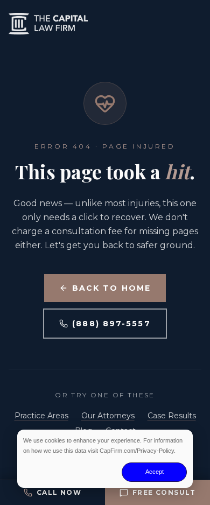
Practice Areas (41, 415)
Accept (154, 471)
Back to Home (111, 288)
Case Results (172, 415)
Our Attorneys (108, 415)
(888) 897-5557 (111, 323)
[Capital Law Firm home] (105, 23)
